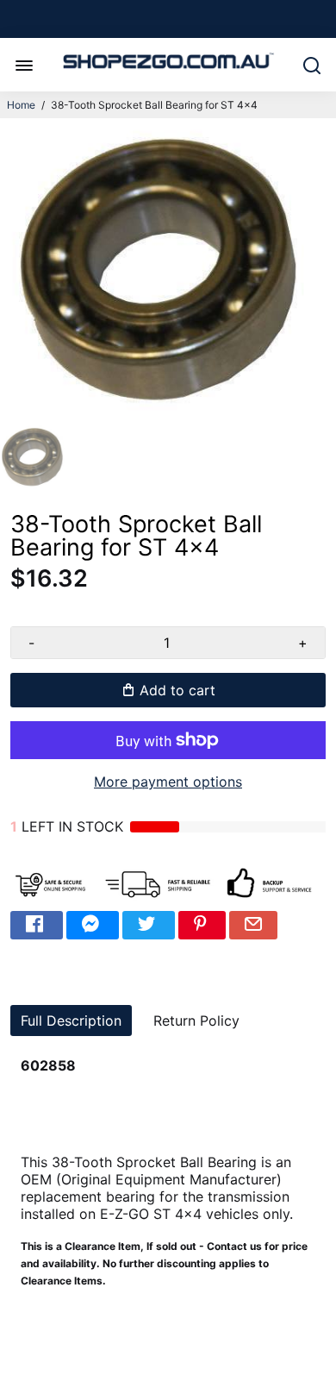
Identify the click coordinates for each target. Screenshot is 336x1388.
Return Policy (196, 1020)
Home (21, 104)
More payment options (168, 781)
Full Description (71, 1020)
